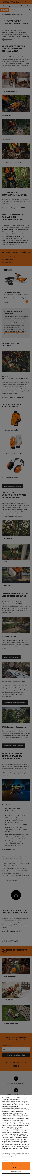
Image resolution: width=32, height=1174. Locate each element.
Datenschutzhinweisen (8, 1155)
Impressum (5, 1160)
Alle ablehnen (16, 1168)
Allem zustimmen (16, 1164)
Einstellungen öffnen (16, 1172)
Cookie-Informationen (8, 1157)
